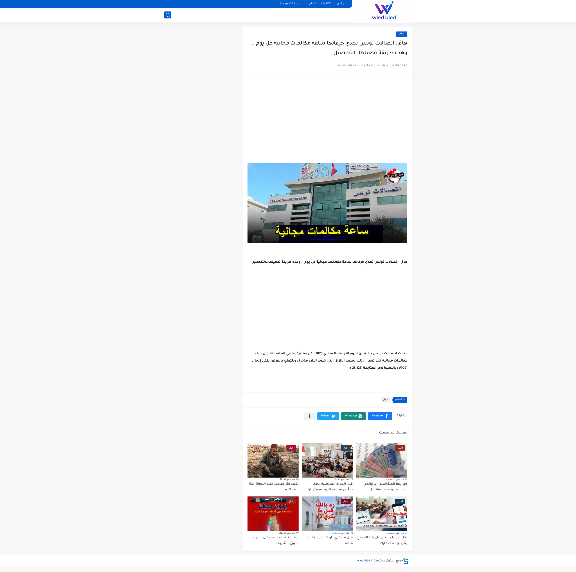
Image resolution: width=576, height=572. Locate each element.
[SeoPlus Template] (405, 561)
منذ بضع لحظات (395, 479)
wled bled (363, 561)
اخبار (401, 34)
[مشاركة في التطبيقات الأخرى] (309, 416)
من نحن (341, 3)
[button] (380, 416)
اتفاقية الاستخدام (320, 3)
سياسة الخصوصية (292, 3)
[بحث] (167, 14)
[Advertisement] (327, 113)
